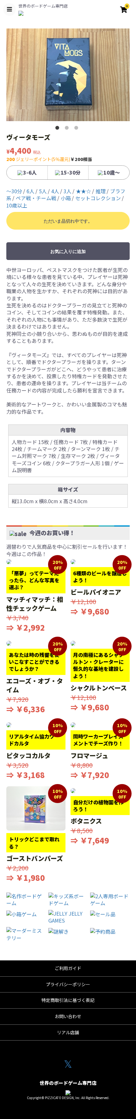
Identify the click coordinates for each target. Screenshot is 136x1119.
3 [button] (77, 129)
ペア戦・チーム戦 (36, 198)
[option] (68, 74)
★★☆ (83, 191)
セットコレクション (98, 198)
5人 (43, 191)
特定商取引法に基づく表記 (68, 1000)
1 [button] (58, 129)
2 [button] (68, 129)
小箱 (66, 198)
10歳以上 (16, 205)
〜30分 (14, 191)
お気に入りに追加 (68, 251)
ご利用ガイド (68, 968)
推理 (101, 191)
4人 (55, 191)
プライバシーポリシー (68, 984)
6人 (30, 191)
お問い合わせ (68, 1016)
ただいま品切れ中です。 (68, 221)
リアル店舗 (68, 1032)
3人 (67, 191)
